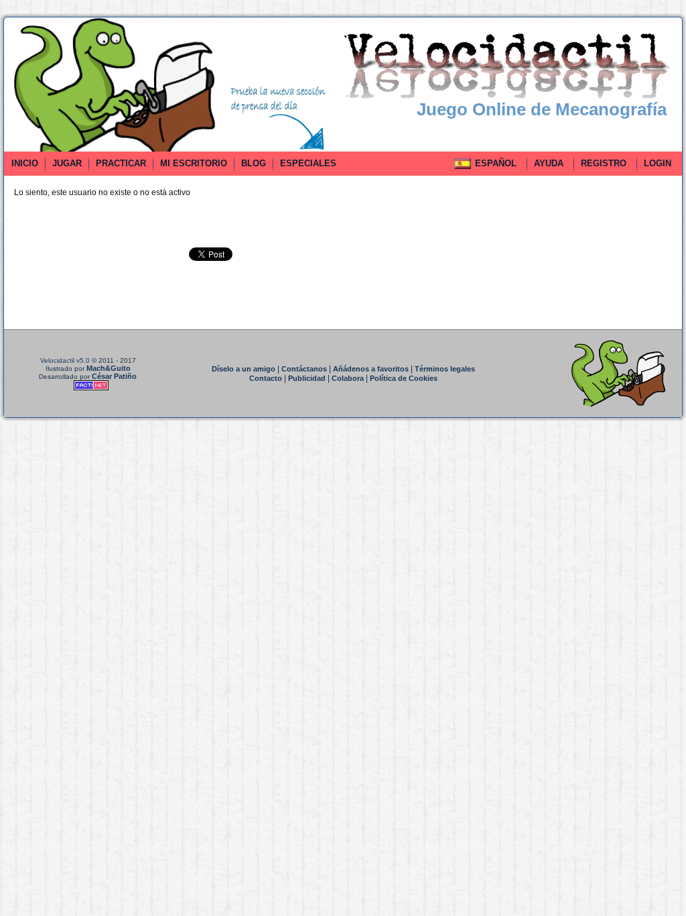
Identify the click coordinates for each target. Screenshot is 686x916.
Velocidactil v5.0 (65, 360)
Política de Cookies (403, 378)
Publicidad (307, 378)
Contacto (265, 378)
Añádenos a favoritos (371, 369)
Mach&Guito (108, 368)
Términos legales (445, 369)
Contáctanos (304, 369)
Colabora (348, 378)
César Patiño (114, 376)
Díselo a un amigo (243, 369)
